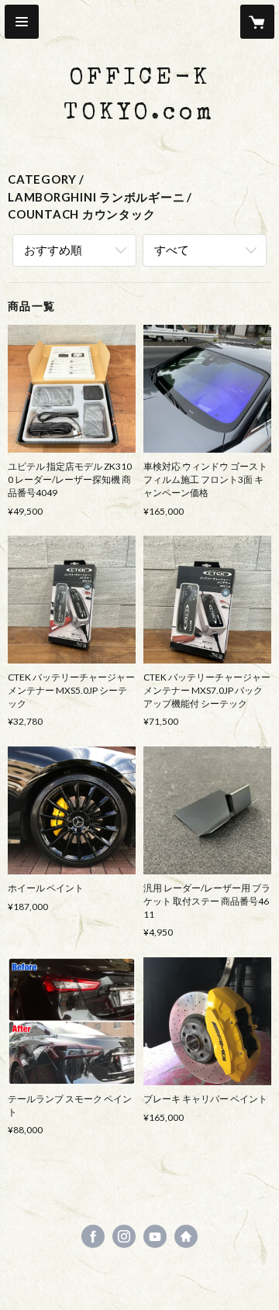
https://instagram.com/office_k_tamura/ (124, 1236)
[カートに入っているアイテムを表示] (257, 22)
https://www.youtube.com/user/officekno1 (155, 1236)
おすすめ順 (53, 250)
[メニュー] (22, 22)
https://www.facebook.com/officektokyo (93, 1236)
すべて (171, 250)
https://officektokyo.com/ (186, 1236)
